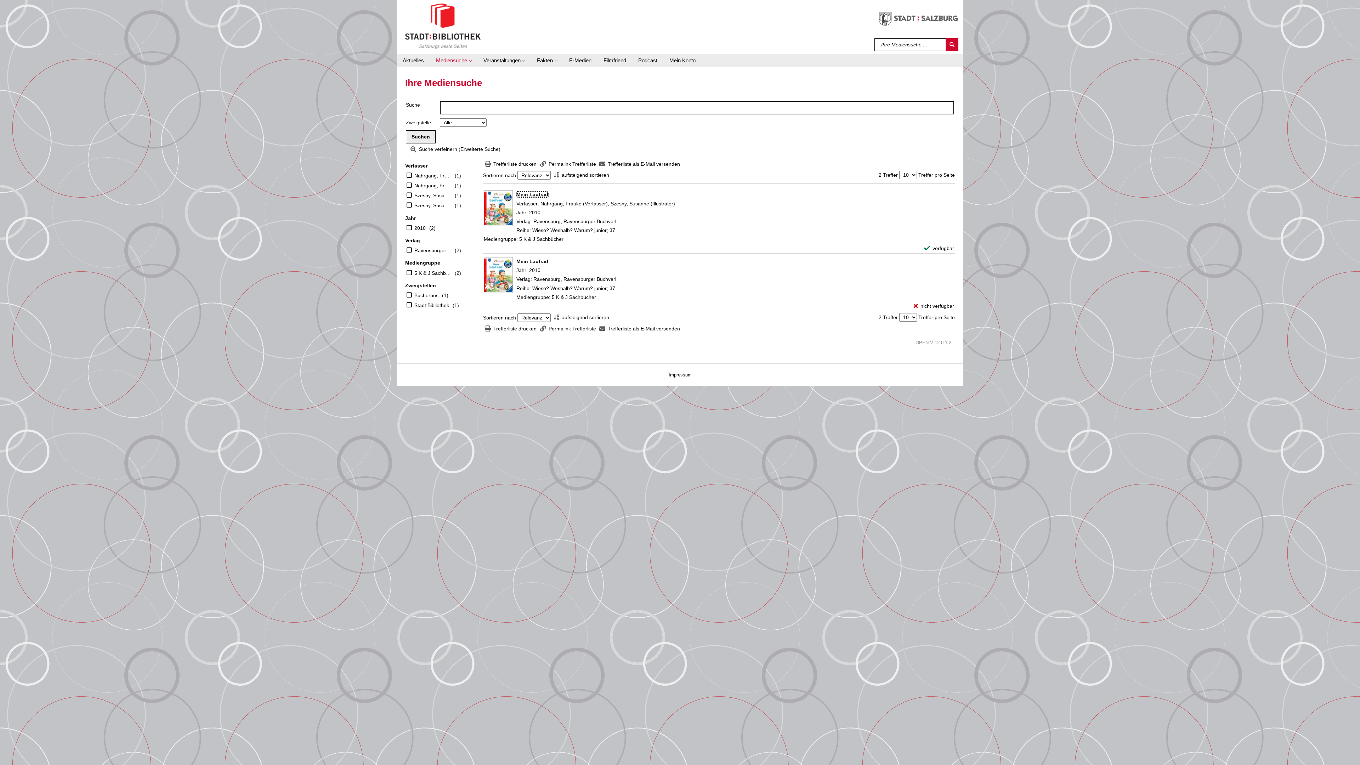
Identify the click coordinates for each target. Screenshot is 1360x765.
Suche (413, 105)
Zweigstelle (418, 122)
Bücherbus (426, 295)
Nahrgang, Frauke (432, 175)
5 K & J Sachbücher (432, 273)
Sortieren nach (499, 175)
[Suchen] (952, 44)
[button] (453, 60)
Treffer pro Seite (936, 175)
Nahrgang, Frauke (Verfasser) (432, 185)
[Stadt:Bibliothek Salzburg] (443, 26)
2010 (420, 228)
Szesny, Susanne (432, 195)
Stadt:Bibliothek (431, 305)
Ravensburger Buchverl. (432, 250)
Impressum (680, 375)
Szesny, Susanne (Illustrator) (432, 205)
